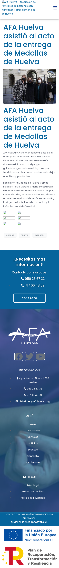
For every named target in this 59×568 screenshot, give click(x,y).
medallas (40, 235)
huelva (24, 235)
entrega (10, 235)
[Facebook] (18, 356)
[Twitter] (29, 356)
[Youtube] (40, 356)
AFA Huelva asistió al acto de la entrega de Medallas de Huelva (28, 44)
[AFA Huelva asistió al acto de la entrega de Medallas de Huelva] (29, 86)
